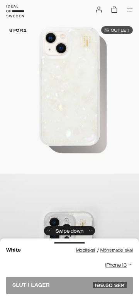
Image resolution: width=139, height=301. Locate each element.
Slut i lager (68, 285)
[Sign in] (99, 9)
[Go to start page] (15, 11)
